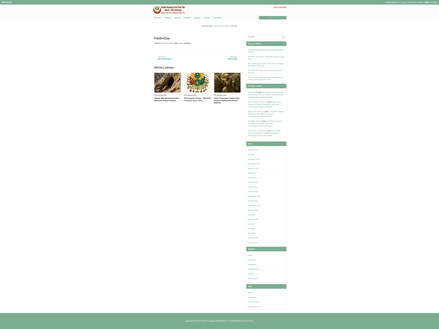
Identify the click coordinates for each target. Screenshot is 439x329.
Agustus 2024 (253, 168)
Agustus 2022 (253, 210)
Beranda (157, 18)
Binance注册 (252, 92)
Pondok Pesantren (201, 321)
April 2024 (251, 173)
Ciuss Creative (248, 321)
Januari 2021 (253, 243)
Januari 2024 (253, 187)
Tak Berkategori (254, 269)
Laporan (197, 18)
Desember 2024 (254, 159)
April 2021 (251, 233)
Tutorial (251, 274)
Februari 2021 (253, 238)
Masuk (250, 293)
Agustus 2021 (253, 219)
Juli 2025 (251, 155)
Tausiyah (187, 18)
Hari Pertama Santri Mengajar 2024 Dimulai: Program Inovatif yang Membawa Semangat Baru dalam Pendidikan (266, 94)
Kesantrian (252, 260)
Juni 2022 (251, 215)
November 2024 (254, 164)
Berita (250, 255)
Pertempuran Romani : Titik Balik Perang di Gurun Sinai (197, 99)
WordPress (223, 321)
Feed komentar (253, 302)
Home (215, 26)
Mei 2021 (251, 229)
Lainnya (207, 18)
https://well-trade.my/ (256, 112)
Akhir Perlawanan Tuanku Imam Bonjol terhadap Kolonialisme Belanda (227, 100)
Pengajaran (252, 264)
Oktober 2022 (253, 201)
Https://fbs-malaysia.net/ (257, 131)
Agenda (177, 18)
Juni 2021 (251, 224)
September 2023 (254, 196)
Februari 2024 (253, 182)
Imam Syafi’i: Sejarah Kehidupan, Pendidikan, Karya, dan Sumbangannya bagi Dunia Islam (264, 104)
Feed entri (251, 297)
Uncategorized (253, 278)
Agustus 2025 (253, 150)
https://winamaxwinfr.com (257, 102)
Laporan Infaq (224, 26)
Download (217, 18)
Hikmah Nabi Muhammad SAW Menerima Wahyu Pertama (166, 99)
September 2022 (254, 206)
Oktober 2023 (253, 192)
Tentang (167, 18)
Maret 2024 (252, 178)
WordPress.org (253, 307)
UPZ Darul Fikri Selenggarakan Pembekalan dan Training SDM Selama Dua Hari (265, 78)
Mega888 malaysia (255, 121)
